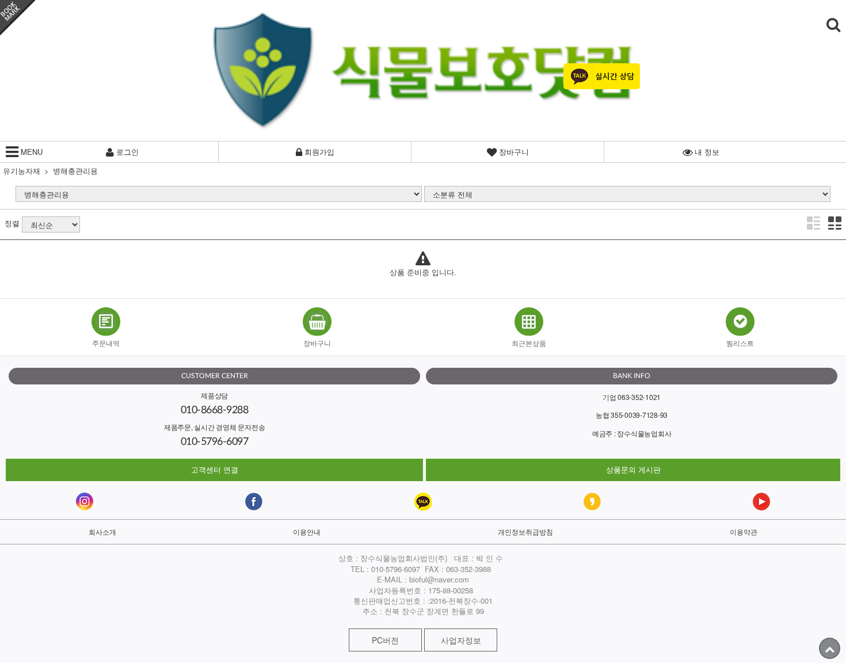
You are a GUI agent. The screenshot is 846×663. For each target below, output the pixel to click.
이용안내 (307, 531)
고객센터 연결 (214, 469)
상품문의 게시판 (633, 469)
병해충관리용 (75, 170)
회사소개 (102, 531)
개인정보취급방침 (525, 531)
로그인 (126, 151)
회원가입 (318, 151)
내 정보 (705, 151)
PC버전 (385, 640)
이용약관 (743, 531)
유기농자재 (21, 170)
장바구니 (513, 151)
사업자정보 (461, 640)
